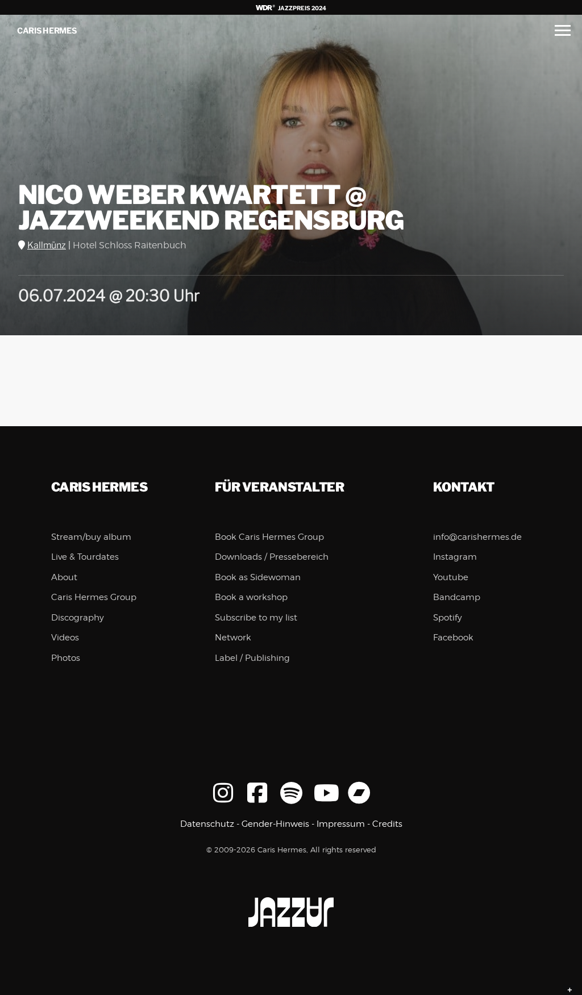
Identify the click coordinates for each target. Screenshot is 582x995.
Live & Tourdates (85, 557)
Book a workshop (251, 597)
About (64, 577)
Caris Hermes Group (93, 597)
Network (233, 637)
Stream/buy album (91, 537)
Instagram (455, 557)
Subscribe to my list (256, 618)
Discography (77, 618)
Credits (387, 824)
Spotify (447, 618)
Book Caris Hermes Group (269, 537)
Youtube (450, 577)
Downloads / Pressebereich (272, 557)
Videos (65, 637)
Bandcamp (456, 597)
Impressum (341, 824)
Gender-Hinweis (275, 824)
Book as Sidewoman (258, 577)
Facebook (453, 637)
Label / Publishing (252, 658)
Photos (65, 658)
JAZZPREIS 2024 (301, 8)
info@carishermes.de (477, 537)
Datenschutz (207, 824)
